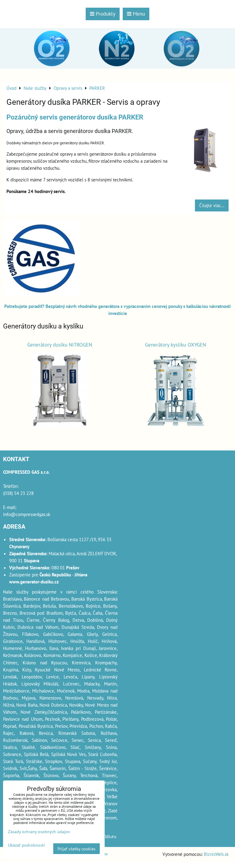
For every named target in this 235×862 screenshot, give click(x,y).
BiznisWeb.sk (216, 854)
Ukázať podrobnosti (26, 845)
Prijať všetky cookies (76, 849)
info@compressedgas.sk (26, 514)
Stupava (72, 761)
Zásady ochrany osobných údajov (39, 831)
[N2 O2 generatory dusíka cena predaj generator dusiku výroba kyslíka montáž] (117, 67)
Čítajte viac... (211, 205)
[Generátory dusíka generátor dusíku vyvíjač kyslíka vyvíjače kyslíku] (41, 294)
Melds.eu (107, 836)
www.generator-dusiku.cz (34, 582)
